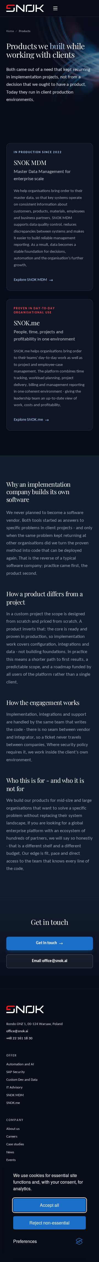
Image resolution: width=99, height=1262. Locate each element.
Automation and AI (20, 1064)
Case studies (15, 1144)
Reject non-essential (49, 1223)
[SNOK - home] (25, 8)
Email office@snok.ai (49, 961)
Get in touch (46, 943)
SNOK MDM (15, 1095)
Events (11, 1160)
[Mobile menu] (55, 8)
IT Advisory (14, 1087)
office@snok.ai (17, 1031)
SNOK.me (13, 1103)
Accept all (49, 1205)
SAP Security (15, 1072)
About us (13, 1129)
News (10, 1152)
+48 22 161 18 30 (19, 1038)
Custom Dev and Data (21, 1080)
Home (10, 31)
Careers (11, 1136)
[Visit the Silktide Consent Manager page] (79, 1241)
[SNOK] (25, 1009)
